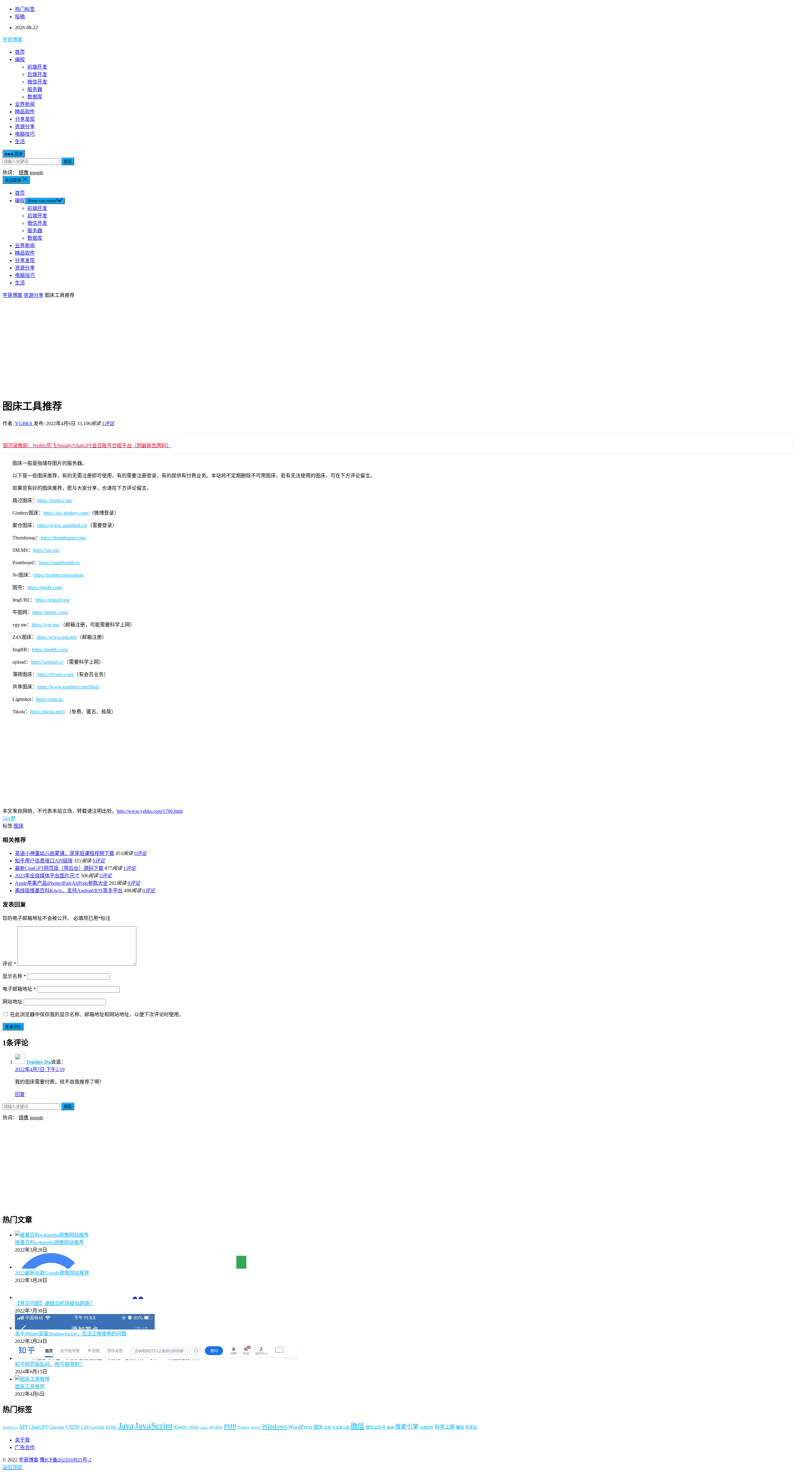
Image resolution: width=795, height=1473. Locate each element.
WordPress (300, 1427)
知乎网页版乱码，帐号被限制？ (49, 1364)
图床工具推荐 (30, 1386)
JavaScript (154, 1425)
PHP (230, 1426)
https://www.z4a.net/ (57, 637)
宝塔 (327, 1427)
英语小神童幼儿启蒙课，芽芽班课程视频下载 (64, 853)
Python (244, 1427)
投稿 (20, 16)
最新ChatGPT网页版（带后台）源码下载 (59, 868)
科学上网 (445, 1427)
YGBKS (24, 423)
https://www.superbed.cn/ (62, 525)
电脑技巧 (25, 134)
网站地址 (12, 1001)
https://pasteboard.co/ (59, 562)
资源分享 (25, 126)
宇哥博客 (12, 39)
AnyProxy (9, 1427)
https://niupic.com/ (50, 612)
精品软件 (25, 111)
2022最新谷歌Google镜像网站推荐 (52, 1272)
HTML (111, 1427)
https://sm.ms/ (46, 550)
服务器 (34, 89)
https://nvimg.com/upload (58, 575)
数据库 (34, 96)
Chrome (57, 1427)
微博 (390, 1427)
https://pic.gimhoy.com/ (66, 513)
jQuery (181, 1427)
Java (126, 1425)
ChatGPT (38, 1427)
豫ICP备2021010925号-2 (65, 1459)
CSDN (73, 1427)
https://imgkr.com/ (44, 587)
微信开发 (37, 81)
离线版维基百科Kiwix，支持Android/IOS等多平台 (69, 890)
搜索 (68, 161)
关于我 (22, 1440)
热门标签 (25, 9)
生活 (20, 141)
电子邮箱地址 (19, 989)
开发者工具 (340, 1427)
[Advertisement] (397, 348)
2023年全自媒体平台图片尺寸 (47, 875)
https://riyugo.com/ (55, 674)
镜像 (24, 172)
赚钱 (460, 1427)
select (256, 1427)
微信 (357, 1426)
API (23, 1427)
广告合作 (25, 1447)
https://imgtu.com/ (54, 500)
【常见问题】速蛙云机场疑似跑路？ (54, 1303)
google (36, 172)
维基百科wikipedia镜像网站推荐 (49, 1242)
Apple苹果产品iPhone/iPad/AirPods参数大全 (61, 883)
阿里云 (471, 1427)
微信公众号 (376, 1427)
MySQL (216, 1427)
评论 (9, 963)
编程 (20, 59)
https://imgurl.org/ (52, 599)
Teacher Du (38, 1062)
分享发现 (25, 119)
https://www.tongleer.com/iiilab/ (68, 686)
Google (97, 1427)
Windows (274, 1426)
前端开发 (37, 67)
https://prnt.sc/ (49, 699)
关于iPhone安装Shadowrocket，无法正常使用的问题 (70, 1333)
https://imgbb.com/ (50, 649)
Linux (203, 1427)
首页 (20, 52)
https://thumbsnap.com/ (63, 537)
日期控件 (427, 1427)
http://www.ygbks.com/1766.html (150, 811)
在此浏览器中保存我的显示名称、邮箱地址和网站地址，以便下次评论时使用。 (97, 1014)
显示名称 (14, 976)
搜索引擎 (407, 1426)
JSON (193, 1427)
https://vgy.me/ (46, 624)
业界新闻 (25, 104)
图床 (19, 826)
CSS (85, 1427)
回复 (20, 1094)
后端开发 (37, 74)
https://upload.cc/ (47, 662)
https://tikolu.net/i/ (47, 711)
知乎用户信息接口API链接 (44, 860)
